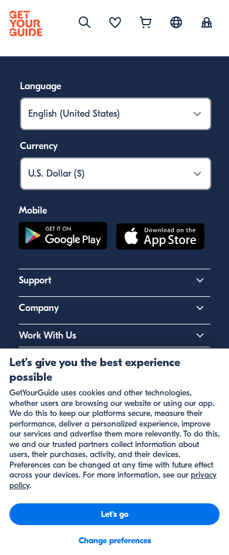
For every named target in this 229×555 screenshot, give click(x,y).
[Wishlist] (115, 23)
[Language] (176, 22)
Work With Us (47, 335)
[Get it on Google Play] (63, 238)
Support (35, 280)
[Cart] (146, 23)
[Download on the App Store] (160, 238)
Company (39, 308)
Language (40, 86)
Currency (39, 146)
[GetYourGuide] (25, 23)
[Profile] (207, 23)
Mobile (33, 210)
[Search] (84, 22)
